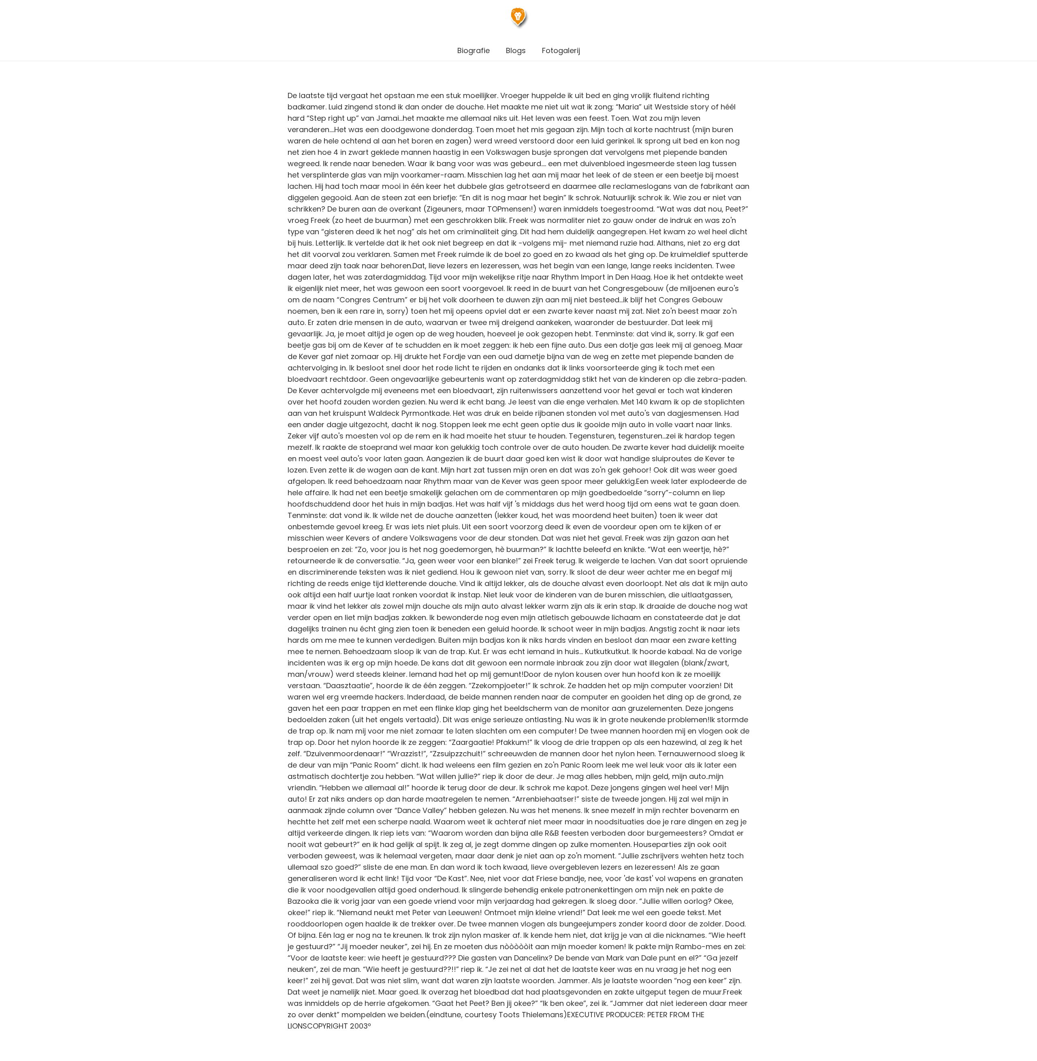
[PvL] (519, 20)
